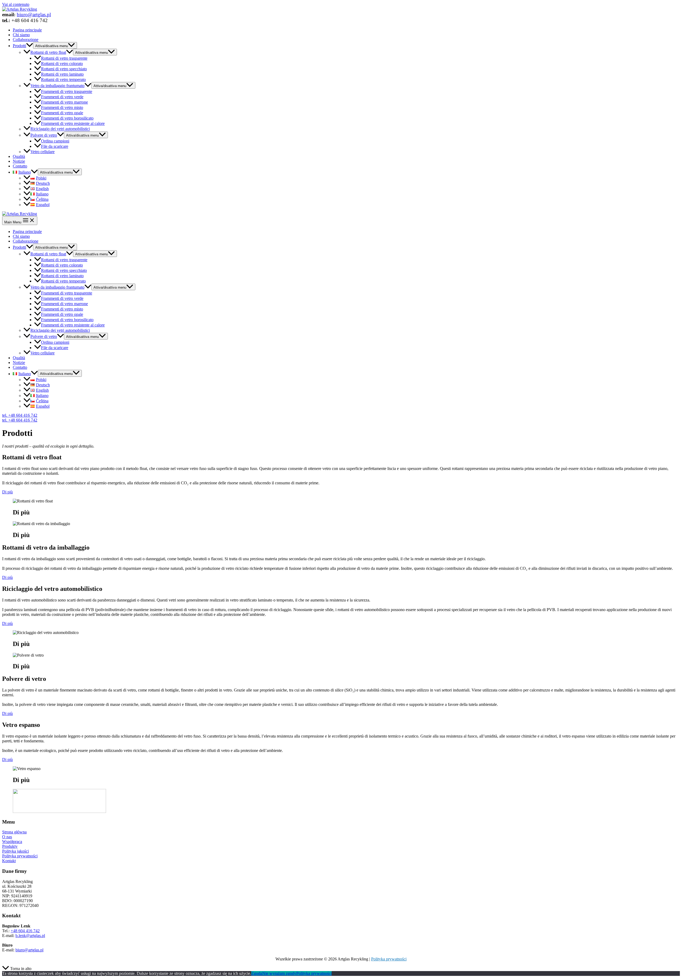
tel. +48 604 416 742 (19, 420)
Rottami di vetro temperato (63, 79)
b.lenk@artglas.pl (30, 935)
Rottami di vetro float (48, 52)
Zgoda (256, 973)
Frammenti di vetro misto (62, 107)
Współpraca (12, 841)
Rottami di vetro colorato (62, 63)
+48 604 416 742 (25, 930)
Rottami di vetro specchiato (64, 69)
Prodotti (19, 45)
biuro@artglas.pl (34, 14)
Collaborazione (25, 39)
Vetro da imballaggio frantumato (57, 85)
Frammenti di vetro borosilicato (67, 118)
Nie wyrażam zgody (279, 973)
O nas (7, 836)
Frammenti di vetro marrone (64, 102)
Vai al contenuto (15, 4)
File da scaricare (54, 146)
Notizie (19, 161)
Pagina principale (27, 30)
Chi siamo (21, 34)
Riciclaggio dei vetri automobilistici (60, 129)
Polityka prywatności (20, 856)
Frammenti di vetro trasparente (66, 91)
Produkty (10, 846)
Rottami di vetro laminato (62, 74)
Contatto (20, 166)
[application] (29, 45)
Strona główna (14, 832)
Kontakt (9, 860)
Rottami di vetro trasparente (64, 58)
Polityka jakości (15, 851)
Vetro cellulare (42, 151)
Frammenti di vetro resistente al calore (73, 123)
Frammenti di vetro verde (62, 97)
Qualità (19, 156)
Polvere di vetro (43, 135)
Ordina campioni (55, 141)
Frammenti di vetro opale (62, 113)
